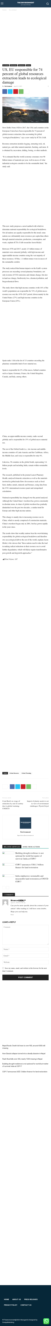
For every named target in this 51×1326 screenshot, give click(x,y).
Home (4, 10)
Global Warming (26, 773)
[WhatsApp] (21, 91)
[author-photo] (25, 828)
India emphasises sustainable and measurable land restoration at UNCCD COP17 (31, 878)
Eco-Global (12, 10)
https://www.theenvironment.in (25, 835)
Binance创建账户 (18, 900)
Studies (28, 65)
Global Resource (14, 773)
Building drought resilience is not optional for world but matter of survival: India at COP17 (29, 856)
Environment (8, 86)
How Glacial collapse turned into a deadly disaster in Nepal (23, 1053)
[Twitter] (10, 91)
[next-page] (7, 887)
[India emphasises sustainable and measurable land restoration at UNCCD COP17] (8, 878)
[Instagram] (15, 1312)
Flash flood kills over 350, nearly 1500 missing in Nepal (22, 1059)
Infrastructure (13, 65)
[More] (26, 91)
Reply (12, 914)
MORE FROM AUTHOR (31, 847)
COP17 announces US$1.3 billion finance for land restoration (29, 866)
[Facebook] (4, 91)
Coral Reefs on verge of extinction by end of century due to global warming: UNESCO (12, 805)
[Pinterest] (15, 91)
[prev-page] (3, 887)
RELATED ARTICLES (12, 847)
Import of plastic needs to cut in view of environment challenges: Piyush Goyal (38, 803)
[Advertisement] (25, 37)
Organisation (22, 65)
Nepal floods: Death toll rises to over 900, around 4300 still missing (23, 1047)
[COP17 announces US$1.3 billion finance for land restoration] (8, 867)
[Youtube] (32, 1312)
